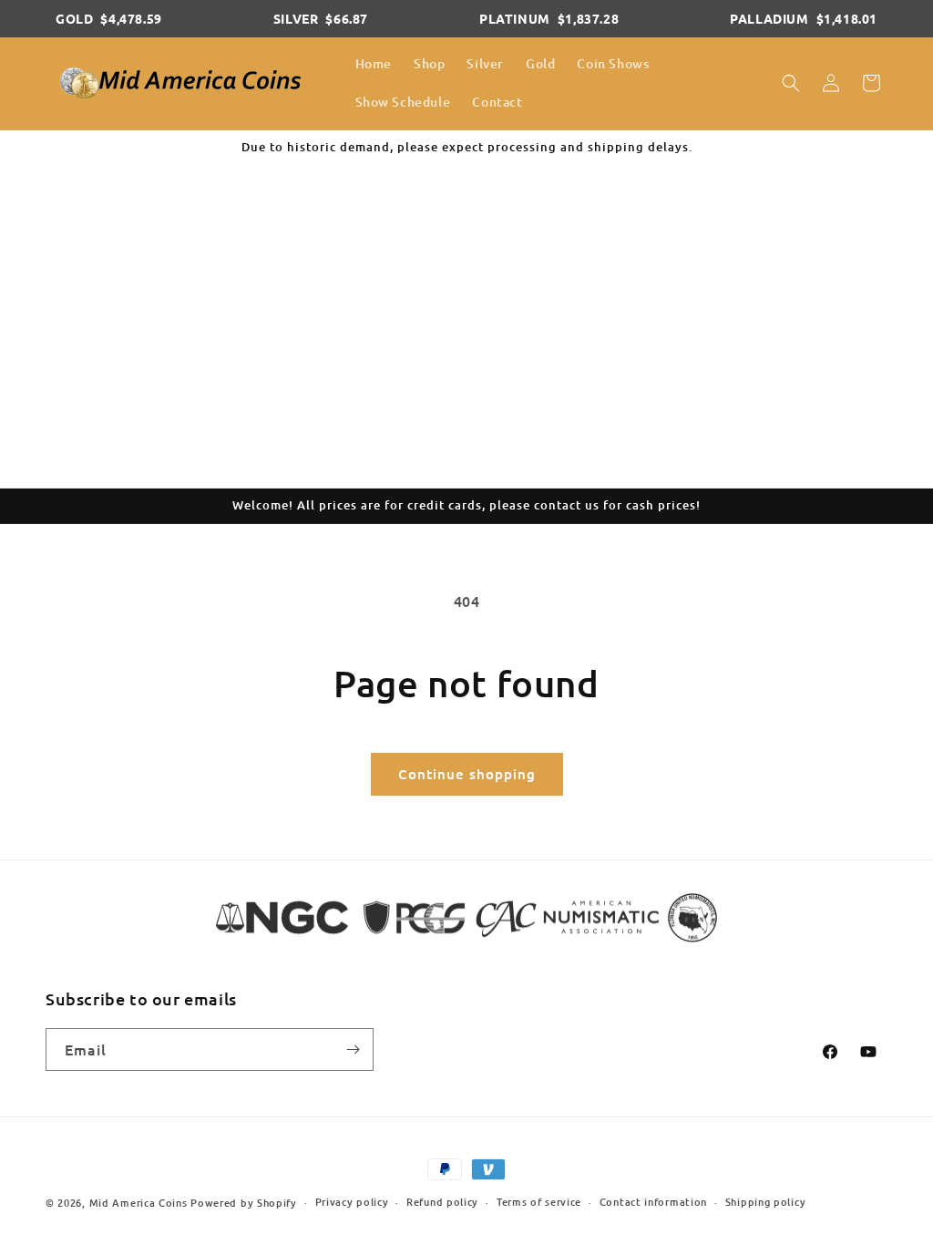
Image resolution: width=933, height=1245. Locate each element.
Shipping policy (765, 1201)
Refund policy (442, 1201)
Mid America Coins (138, 1202)
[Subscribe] (353, 1049)
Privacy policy (352, 1201)
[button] (791, 83)
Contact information (653, 1201)
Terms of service (539, 1201)
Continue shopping (467, 774)
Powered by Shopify (243, 1202)
